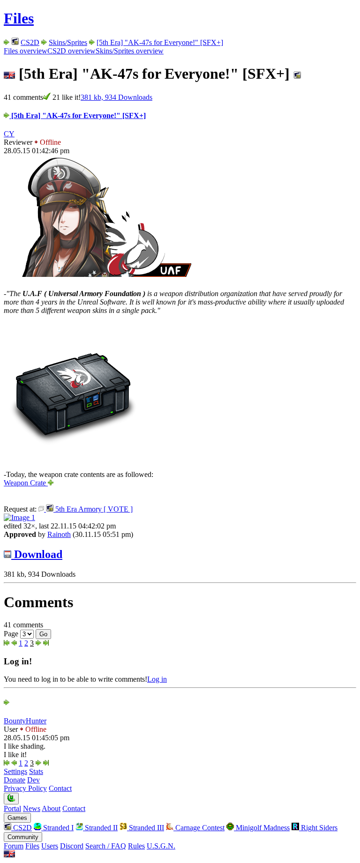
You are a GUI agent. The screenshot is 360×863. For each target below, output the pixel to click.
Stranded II (100, 828)
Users (49, 846)
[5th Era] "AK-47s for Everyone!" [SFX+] (160, 42)
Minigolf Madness (262, 828)
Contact (60, 788)
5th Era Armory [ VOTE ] (93, 509)
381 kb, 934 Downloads (116, 97)
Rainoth (59, 534)
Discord (71, 846)
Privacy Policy (25, 788)
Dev (33, 780)
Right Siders (318, 828)
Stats (36, 771)
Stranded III (145, 828)
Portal (12, 808)
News (31, 808)
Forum (13, 846)
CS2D (30, 42)
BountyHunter (25, 721)
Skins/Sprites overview (130, 51)
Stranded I (57, 828)
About (51, 808)
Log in (157, 679)
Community (23, 837)
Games (17, 817)
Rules (136, 846)
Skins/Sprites (68, 42)
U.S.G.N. (161, 846)
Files (19, 18)
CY (9, 134)
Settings (15, 771)
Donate (14, 780)
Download (36, 554)
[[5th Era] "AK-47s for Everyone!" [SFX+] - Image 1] (19, 517)
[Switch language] (9, 855)
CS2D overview (71, 51)
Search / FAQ (105, 846)
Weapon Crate (26, 483)
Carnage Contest (199, 828)
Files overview (25, 51)
